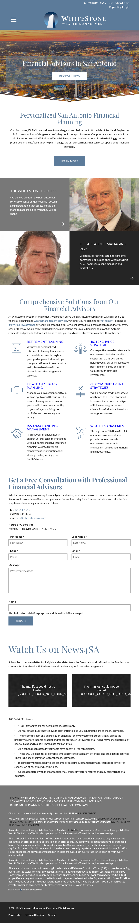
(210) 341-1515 (96, 2)
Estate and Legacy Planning (42, 385)
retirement (107, 320)
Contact (82, 805)
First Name (17, 537)
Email (77, 551)
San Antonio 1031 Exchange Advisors (37, 801)
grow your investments (21, 324)
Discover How (69, 76)
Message (14, 564)
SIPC (77, 830)
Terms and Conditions (34, 915)
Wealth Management (108, 426)
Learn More (69, 161)
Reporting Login (119, 7)
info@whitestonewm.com (31, 517)
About (118, 797)
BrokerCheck (87, 813)
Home (14, 797)
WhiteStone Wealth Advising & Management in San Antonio (66, 797)
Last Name (80, 537)
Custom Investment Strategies (107, 385)
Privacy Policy (15, 915)
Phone (14, 551)
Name (12, 601)
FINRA (70, 830)
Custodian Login (119, 2)
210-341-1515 (21, 509)
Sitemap (52, 915)
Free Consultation (59, 805)
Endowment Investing (84, 801)
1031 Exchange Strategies (102, 343)
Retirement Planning (45, 341)
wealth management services (50, 320)
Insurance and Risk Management (42, 427)
